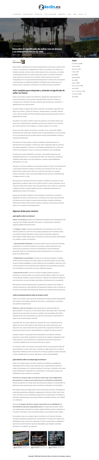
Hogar (73, 75)
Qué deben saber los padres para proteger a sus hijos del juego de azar (37, 440)
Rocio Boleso (17, 62)
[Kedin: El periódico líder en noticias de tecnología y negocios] (49, 11)
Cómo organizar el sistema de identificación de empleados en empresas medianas (55, 439)
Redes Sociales (28, 14)
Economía (74, 66)
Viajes (69, 14)
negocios (74, 83)
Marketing (61, 14)
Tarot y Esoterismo (50, 14)
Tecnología (38, 14)
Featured (74, 72)
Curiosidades (17, 14)
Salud (80, 14)
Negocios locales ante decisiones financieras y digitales (19, 440)
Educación (74, 69)
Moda (75, 14)
